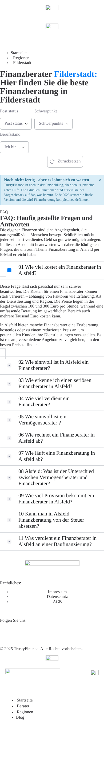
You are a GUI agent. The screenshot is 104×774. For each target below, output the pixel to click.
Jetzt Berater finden (18, 161)
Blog (20, 717)
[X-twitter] (21, 633)
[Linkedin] (6, 633)
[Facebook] (35, 633)
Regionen (25, 712)
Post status (9, 111)
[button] (52, 270)
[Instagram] (50, 633)
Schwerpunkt (45, 111)
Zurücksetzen (69, 161)
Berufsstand (10, 134)
